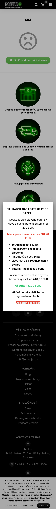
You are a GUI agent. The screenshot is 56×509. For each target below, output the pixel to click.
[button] (51, 199)
